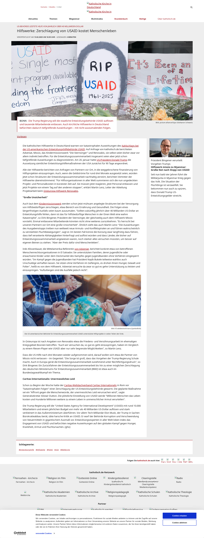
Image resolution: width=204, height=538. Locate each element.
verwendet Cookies (44, 533)
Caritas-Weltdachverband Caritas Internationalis (90, 385)
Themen (53, 19)
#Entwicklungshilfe (26, 450)
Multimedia (97, 19)
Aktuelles (52, 7)
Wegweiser (74, 19)
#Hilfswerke (40, 450)
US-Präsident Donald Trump (112, 159)
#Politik (50, 450)
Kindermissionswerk (50, 203)
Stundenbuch (121, 19)
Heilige (142, 19)
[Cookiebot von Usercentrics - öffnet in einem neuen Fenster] (20, 533)
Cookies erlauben (179, 516)
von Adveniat (82, 248)
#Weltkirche (65, 450)
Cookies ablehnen (179, 523)
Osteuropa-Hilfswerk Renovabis (61, 191)
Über (166, 19)
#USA (56, 450)
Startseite (44, 7)
